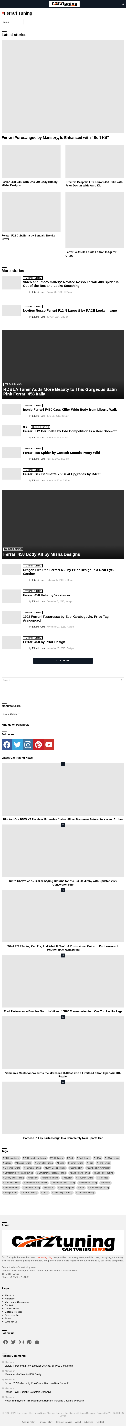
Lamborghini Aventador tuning (19, 1173)
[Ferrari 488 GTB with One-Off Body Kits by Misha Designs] (31, 161)
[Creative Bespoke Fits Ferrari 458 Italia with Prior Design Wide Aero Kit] (94, 161)
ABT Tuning (57, 1158)
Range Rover (11, 1192)
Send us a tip (12, 1315)
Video (45, 1192)
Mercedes (103, 1178)
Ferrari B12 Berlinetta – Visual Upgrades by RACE (62, 474)
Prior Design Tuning (99, 1187)
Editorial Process (13, 1311)
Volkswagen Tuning (63, 1192)
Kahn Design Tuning (55, 1168)
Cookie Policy (12, 1308)
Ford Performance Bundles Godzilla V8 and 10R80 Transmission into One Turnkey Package (63, 1011)
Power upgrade (67, 1187)
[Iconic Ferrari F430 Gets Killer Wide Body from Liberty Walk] (11, 409)
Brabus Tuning (24, 1163)
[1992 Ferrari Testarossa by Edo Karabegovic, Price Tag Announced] (11, 617)
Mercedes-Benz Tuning (36, 1182)
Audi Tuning (84, 1158)
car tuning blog (44, 1257)
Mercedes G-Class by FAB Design (23, 1374)
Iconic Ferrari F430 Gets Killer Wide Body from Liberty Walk (70, 409)
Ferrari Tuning (32, 278)
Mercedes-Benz (12, 1182)
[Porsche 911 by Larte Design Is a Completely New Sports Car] (63, 1108)
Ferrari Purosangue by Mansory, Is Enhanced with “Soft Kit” (55, 137)
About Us (9, 1295)
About (78, 1422)
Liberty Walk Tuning (14, 1178)
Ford (91, 1163)
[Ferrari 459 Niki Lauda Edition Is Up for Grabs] (94, 220)
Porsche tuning (12, 1187)
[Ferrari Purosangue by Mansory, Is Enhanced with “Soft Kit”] (63, 86)
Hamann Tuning (33, 1168)
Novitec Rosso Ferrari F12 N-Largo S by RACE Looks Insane (70, 310)
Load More (62, 660)
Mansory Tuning (50, 1178)
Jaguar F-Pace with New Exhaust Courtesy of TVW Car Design (39, 1365)
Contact (9, 1305)
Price (81, 1187)
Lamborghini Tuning (80, 1173)
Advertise (10, 1298)
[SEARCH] (123, 4)
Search (121, 681)
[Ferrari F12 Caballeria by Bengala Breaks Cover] (31, 212)
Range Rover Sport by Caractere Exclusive (28, 1391)
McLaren (68, 1178)
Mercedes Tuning (88, 1182)
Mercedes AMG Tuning (64, 1182)
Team (8, 1318)
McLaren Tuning (85, 1178)
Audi (71, 1158)
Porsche (106, 1182)
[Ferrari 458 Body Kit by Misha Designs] (63, 524)
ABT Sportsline (12, 1158)
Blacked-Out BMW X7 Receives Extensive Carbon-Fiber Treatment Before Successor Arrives (63, 819)
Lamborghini (77, 1168)
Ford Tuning (104, 1163)
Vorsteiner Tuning (86, 1192)
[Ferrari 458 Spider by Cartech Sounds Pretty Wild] (11, 452)
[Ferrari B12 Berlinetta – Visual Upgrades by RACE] (11, 473)
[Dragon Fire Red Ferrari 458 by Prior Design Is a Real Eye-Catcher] (11, 569)
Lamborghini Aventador (99, 1168)
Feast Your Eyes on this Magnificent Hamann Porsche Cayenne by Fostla (44, 1400)
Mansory (33, 1178)
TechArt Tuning (30, 1192)
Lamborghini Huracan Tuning (52, 1173)
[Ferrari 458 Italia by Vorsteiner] (11, 596)
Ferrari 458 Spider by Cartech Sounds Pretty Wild (61, 453)
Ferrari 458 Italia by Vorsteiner (46, 595)
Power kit (49, 1187)
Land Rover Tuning (104, 1173)
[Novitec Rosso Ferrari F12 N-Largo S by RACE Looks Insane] (11, 310)
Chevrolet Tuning (45, 1163)
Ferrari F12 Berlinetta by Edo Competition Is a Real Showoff (70, 431)
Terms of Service (64, 1422)
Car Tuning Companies (17, 1302)
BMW (98, 1158)
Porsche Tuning (32, 1187)
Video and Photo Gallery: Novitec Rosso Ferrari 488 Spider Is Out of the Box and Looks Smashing (71, 284)
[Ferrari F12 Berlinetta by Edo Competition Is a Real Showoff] (11, 430)
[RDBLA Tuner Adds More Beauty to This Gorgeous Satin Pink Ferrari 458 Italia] (63, 364)
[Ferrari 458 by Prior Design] (11, 642)
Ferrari (61, 1163)
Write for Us (11, 1321)
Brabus (8, 1163)
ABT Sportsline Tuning (35, 1158)
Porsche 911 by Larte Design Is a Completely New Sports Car (63, 1138)
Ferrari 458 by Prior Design (44, 642)
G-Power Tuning (12, 1168)
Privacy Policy (45, 1422)
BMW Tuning (113, 1158)
